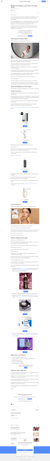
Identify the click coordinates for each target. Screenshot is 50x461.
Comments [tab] (12, 415)
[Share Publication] (40, 1)
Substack (21, 459)
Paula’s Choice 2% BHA (17, 155)
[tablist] (14, 415)
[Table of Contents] (0, 230)
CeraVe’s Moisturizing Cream (23, 296)
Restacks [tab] (16, 415)
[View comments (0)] (14, 13)
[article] (25, 429)
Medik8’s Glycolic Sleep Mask (28, 107)
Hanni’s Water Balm (24, 268)
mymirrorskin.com (26, 311)
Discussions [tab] (16, 425)
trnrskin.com (27, 123)
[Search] (38, 1)
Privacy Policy (30, 452)
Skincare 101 (13, 4)
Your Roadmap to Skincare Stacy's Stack (18, 432)
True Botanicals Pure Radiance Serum (19, 334)
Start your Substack (23, 457)
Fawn (12, 390)
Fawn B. (13, 10)
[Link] (9, 38)
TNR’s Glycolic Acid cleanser (16, 107)
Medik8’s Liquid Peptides (21, 269)
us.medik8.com (27, 199)
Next (37, 409)
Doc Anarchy (18, 429)
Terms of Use (28, 400)
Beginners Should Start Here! (15, 428)
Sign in (48, 1)
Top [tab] (11, 425)
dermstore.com (27, 328)
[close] (32, 439)
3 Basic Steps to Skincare (15, 427)
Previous (13, 409)
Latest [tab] (14, 425)
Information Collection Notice (24, 452)
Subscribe (43, 1)
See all (12, 443)
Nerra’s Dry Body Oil (27, 333)
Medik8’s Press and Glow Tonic (30, 183)
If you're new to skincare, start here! (15, 433)
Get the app (28, 457)
